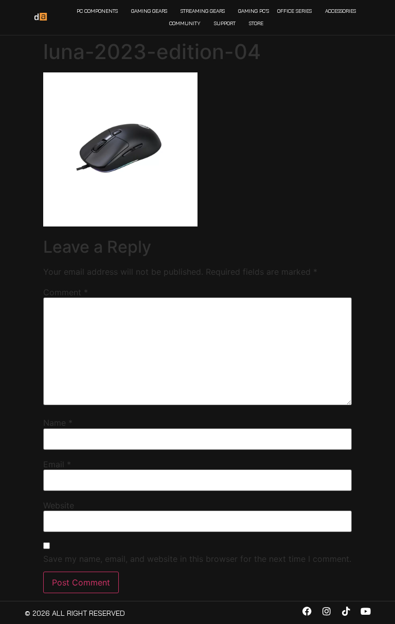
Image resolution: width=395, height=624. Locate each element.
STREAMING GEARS (203, 11)
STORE (256, 23)
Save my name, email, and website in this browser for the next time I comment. (197, 559)
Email (57, 464)
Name (58, 423)
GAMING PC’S (253, 11)
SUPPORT (225, 23)
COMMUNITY (185, 23)
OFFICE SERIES (294, 11)
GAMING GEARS (149, 11)
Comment (65, 292)
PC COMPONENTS (97, 11)
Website (58, 505)
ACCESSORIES (340, 11)
